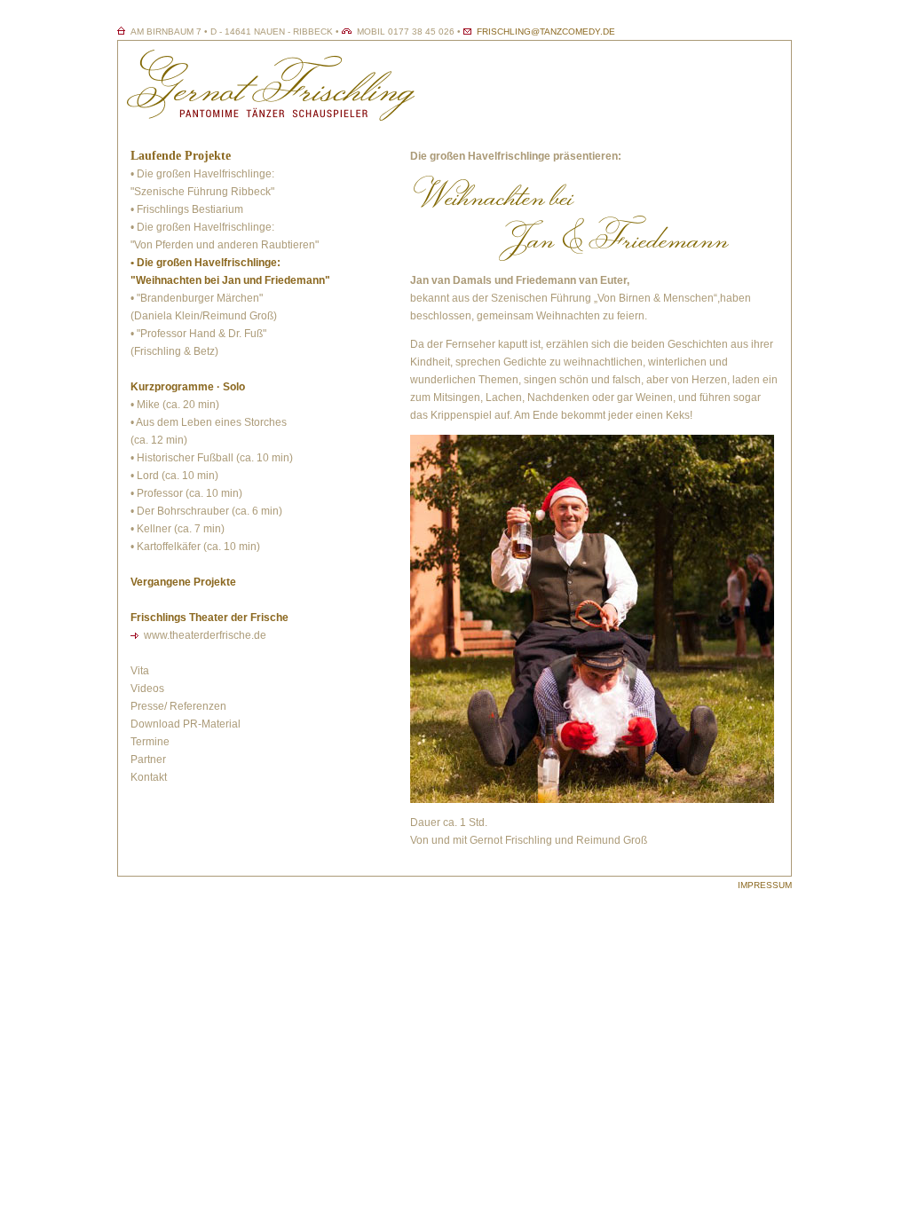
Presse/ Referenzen (178, 706)
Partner (148, 759)
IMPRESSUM (765, 885)
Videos (147, 688)
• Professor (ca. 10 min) (186, 493)
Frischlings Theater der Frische (209, 617)
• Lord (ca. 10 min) (174, 475)
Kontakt (148, 777)
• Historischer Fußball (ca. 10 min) (211, 458)
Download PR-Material (185, 724)
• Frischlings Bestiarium (186, 209)
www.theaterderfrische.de (205, 635)
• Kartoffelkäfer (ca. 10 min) (195, 546)
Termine (150, 742)
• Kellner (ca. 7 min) (177, 529)
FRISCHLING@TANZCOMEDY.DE (546, 31)
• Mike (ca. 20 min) (174, 404)
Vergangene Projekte (183, 582)
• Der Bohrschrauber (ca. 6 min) (206, 511)
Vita (139, 671)
